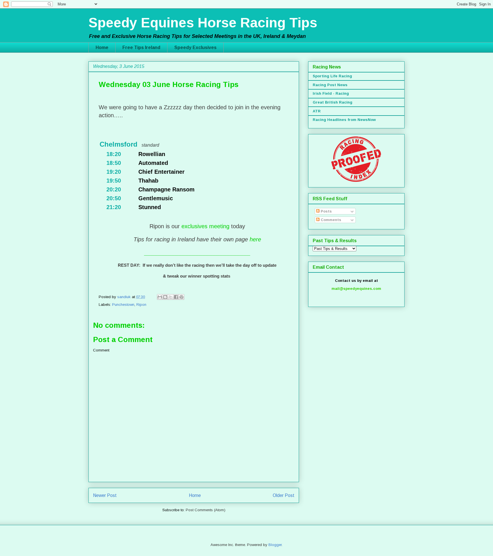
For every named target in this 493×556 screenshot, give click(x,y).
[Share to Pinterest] (181, 297)
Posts (326, 211)
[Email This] (160, 297)
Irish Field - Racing (331, 93)
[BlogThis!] (165, 297)
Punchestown (123, 304)
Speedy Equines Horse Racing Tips (202, 22)
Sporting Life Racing (332, 76)
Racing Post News (330, 85)
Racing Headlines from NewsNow (344, 120)
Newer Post (105, 495)
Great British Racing (332, 102)
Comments (330, 220)
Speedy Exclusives (195, 47)
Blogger (275, 545)
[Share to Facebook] (176, 297)
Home (102, 47)
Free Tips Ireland (141, 47)
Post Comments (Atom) (205, 510)
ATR (317, 111)
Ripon (141, 304)
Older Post (283, 495)
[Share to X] (170, 297)
